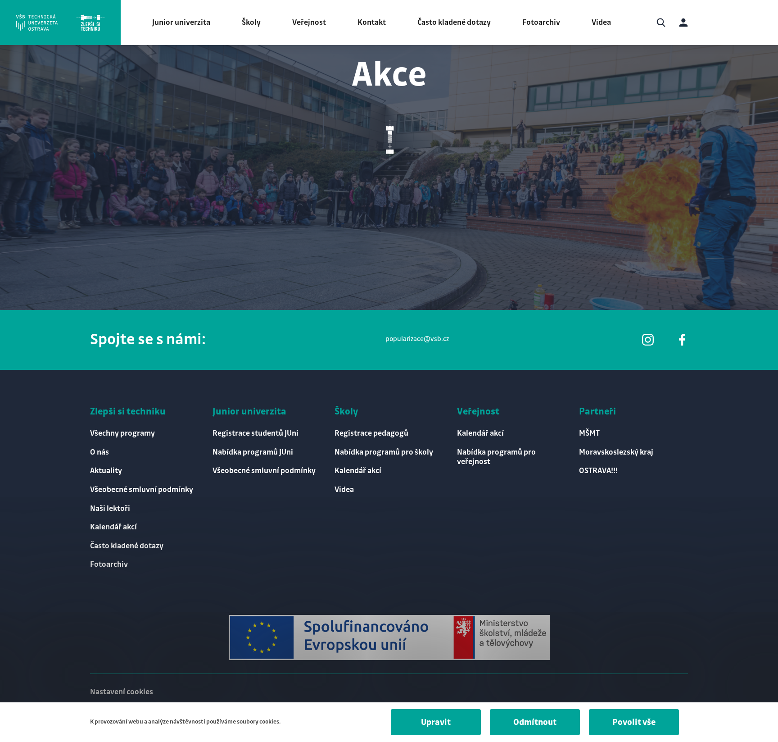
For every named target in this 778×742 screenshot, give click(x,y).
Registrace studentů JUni (256, 433)
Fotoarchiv (541, 22)
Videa (601, 22)
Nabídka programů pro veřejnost (496, 457)
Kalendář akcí (113, 527)
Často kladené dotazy (454, 22)
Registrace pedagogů (371, 433)
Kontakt (371, 22)
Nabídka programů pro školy (384, 452)
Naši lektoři (110, 509)
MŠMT (589, 433)
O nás (99, 452)
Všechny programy (122, 433)
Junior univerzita (181, 22)
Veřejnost (309, 22)
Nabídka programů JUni (253, 452)
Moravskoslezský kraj (616, 452)
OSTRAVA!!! (598, 471)
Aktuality (106, 471)
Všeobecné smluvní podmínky (141, 490)
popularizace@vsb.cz (417, 339)
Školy (251, 22)
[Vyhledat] (660, 22)
